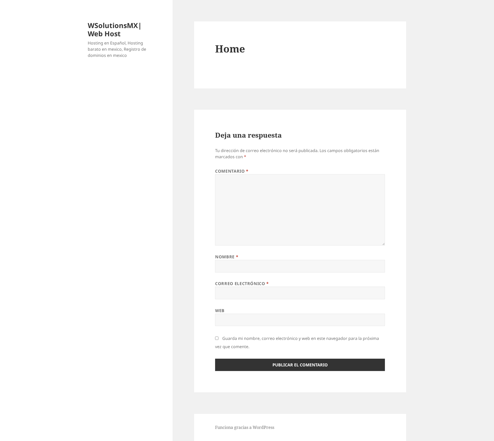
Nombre (226, 257)
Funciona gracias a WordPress (244, 427)
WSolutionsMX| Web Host (115, 29)
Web (220, 310)
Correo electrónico (242, 283)
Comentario (232, 171)
